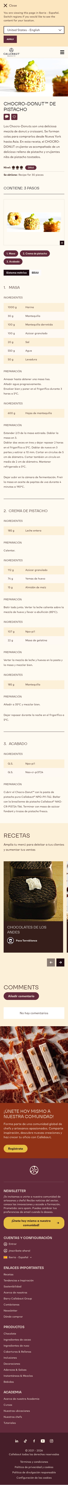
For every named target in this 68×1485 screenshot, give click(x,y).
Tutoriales (10, 1423)
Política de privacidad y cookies (34, 1467)
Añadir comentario (21, 996)
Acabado (14, 261)
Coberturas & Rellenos (17, 1351)
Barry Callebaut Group (18, 1298)
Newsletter (10, 1310)
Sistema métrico (16, 272)
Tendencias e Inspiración (19, 1280)
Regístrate (15, 1148)
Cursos (8, 1404)
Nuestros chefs (13, 1417)
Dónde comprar (13, 1316)
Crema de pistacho (36, 253)
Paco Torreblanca (26, 940)
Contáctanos (11, 1304)
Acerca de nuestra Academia (21, 1398)
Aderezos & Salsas (15, 1369)
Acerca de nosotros (15, 1292)
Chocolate (10, 1333)
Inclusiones (10, 1357)
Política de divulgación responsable (34, 1472)
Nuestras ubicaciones (17, 1410)
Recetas (8, 1274)
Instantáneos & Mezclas (18, 1375)
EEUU (35, 272)
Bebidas (9, 1381)
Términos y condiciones (34, 1461)
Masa (12, 253)
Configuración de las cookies (34, 1477)
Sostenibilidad (12, 1286)
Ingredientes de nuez (16, 1345)
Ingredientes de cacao (17, 1339)
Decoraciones (12, 1363)
